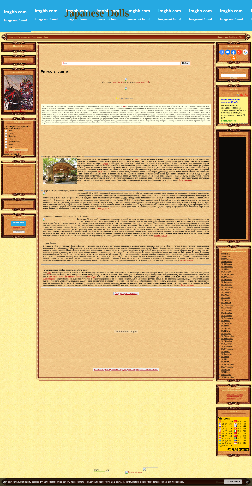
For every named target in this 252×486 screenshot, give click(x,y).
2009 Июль (225, 256)
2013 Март (225, 351)
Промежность (14, 142)
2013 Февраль (227, 349)
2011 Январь (226, 285)
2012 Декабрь (226, 344)
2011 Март (225, 290)
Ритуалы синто (23, 37)
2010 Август (226, 272)
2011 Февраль (227, 287)
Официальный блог (234, 395)
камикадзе (91, 277)
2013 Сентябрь (227, 364)
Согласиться (233, 481)
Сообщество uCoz (234, 397)
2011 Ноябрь (226, 310)
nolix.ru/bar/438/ (228, 121)
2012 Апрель (226, 323)
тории (105, 163)
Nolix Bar (244, 95)
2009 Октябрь (227, 259)
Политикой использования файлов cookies (162, 482)
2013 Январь (226, 346)
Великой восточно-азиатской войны (64, 277)
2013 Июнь (225, 359)
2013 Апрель (226, 354)
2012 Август (226, 333)
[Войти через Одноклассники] (233, 58)
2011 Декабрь (226, 313)
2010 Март (225, 269)
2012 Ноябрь (226, 341)
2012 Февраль (227, 318)
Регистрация (37, 37)
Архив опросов (22, 152)
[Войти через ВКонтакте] (227, 52)
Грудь (10, 133)
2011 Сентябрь (227, 305)
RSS (241, 37)
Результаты (9, 152)
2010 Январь (226, 264)
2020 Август (226, 375)
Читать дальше (185, 180)
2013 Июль (225, 362)
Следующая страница (126, 293)
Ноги (10, 147)
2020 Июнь (225, 369)
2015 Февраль (227, 367)
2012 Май (225, 326)
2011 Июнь (225, 297)
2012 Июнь (225, 328)
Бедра (10, 144)
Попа (10, 139)
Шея (10, 131)
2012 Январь (226, 315)
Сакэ (49, 273)
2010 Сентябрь (227, 274)
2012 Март (225, 321)
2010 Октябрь (227, 277)
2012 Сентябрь (227, 336)
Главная (12, 37)
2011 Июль (225, 300)
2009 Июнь (225, 254)
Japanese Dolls (18, 227)
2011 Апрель (226, 292)
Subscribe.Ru (118, 82)
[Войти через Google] (245, 52)
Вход (46, 37)
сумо (100, 172)
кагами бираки (49, 279)
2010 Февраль (227, 267)
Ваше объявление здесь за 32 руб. (230, 101)
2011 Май (225, 295)
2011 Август (226, 303)
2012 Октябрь (227, 339)
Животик (12, 136)
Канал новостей (142, 82)
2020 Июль (225, 372)
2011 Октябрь (226, 308)
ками (125, 106)
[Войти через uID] (221, 52)
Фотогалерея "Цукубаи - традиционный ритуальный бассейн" (126, 369)
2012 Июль (225, 331)
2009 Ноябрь (226, 261)
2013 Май (225, 357)
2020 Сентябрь (227, 377)
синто (136, 159)
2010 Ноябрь (226, 279)
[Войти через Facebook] (233, 52)
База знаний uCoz (233, 399)
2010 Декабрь (226, 282)
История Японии (18, 111)
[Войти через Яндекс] (239, 52)
